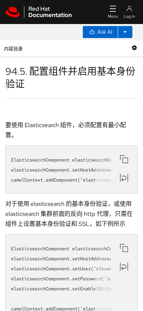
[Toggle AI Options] (125, 32)
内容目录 (13, 48)
